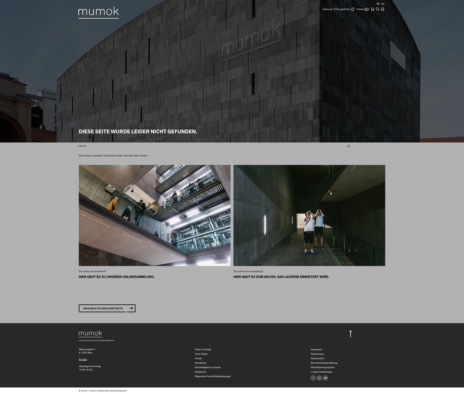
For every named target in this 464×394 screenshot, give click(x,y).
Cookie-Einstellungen (321, 372)
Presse (198, 358)
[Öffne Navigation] (382, 9)
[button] (338, 9)
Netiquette (200, 372)
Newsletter (201, 363)
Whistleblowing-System (323, 367)
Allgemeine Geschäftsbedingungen (213, 376)
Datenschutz (317, 354)
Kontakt (83, 359)
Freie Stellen (201, 354)
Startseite (82, 146)
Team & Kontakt (203, 349)
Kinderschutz (317, 358)
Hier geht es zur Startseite (103, 308)
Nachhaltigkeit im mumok (208, 367)
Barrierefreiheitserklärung (324, 363)
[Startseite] (98, 12)
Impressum (316, 349)
